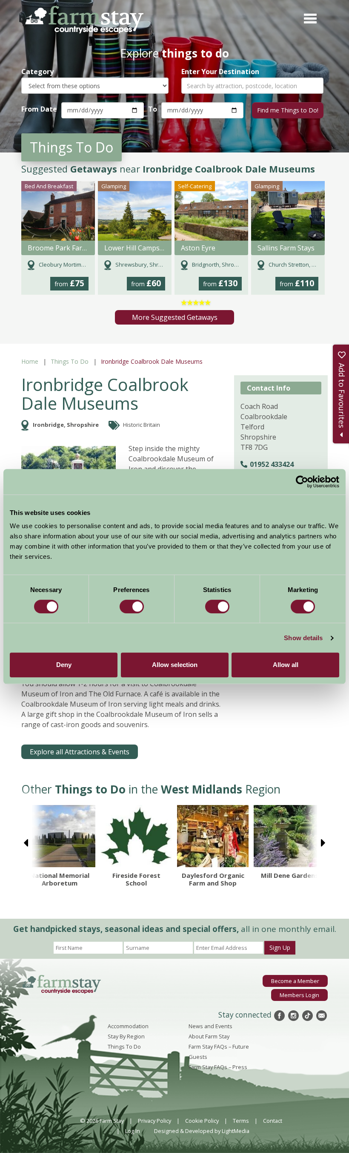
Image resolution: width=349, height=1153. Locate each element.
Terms (241, 1120)
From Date (39, 109)
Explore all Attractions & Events (79, 751)
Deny (64, 664)
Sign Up (279, 947)
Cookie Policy (202, 1120)
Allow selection (174, 664)
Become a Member (295, 981)
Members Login (299, 995)
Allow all (285, 664)
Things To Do (70, 361)
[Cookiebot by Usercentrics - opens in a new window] (302, 481)
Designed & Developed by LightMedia (201, 1131)
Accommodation (128, 1026)
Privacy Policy (154, 1120)
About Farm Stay (209, 1036)
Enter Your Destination (220, 71)
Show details (303, 637)
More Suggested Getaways (174, 317)
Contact (272, 1120)
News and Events (210, 1026)
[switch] (132, 606)
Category (37, 71)
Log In (132, 1131)
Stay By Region (126, 1036)
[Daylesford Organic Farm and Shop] (212, 836)
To (152, 109)
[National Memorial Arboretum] (59, 836)
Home (29, 361)
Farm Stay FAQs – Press (218, 1067)
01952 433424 (272, 464)
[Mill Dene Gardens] (289, 836)
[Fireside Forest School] (136, 836)
